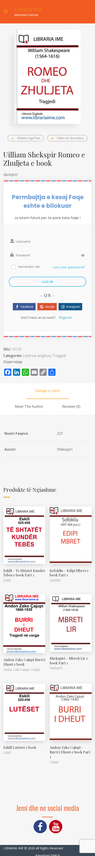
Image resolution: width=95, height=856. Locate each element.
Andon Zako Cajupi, (17, 669)
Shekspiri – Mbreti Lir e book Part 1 (69, 660)
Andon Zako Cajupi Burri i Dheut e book (24, 662)
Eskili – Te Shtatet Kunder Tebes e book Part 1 (24, 573)
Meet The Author (29, 406)
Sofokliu (55, 580)
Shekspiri (10, 174)
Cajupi (35, 669)
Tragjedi (59, 355)
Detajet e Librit (47, 390)
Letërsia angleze (36, 355)
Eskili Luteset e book (19, 747)
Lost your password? (69, 267)
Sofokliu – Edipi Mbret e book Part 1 (69, 573)
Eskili (7, 580)
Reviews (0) (71, 406)
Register (65, 317)
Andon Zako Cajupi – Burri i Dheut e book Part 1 (70, 752)
